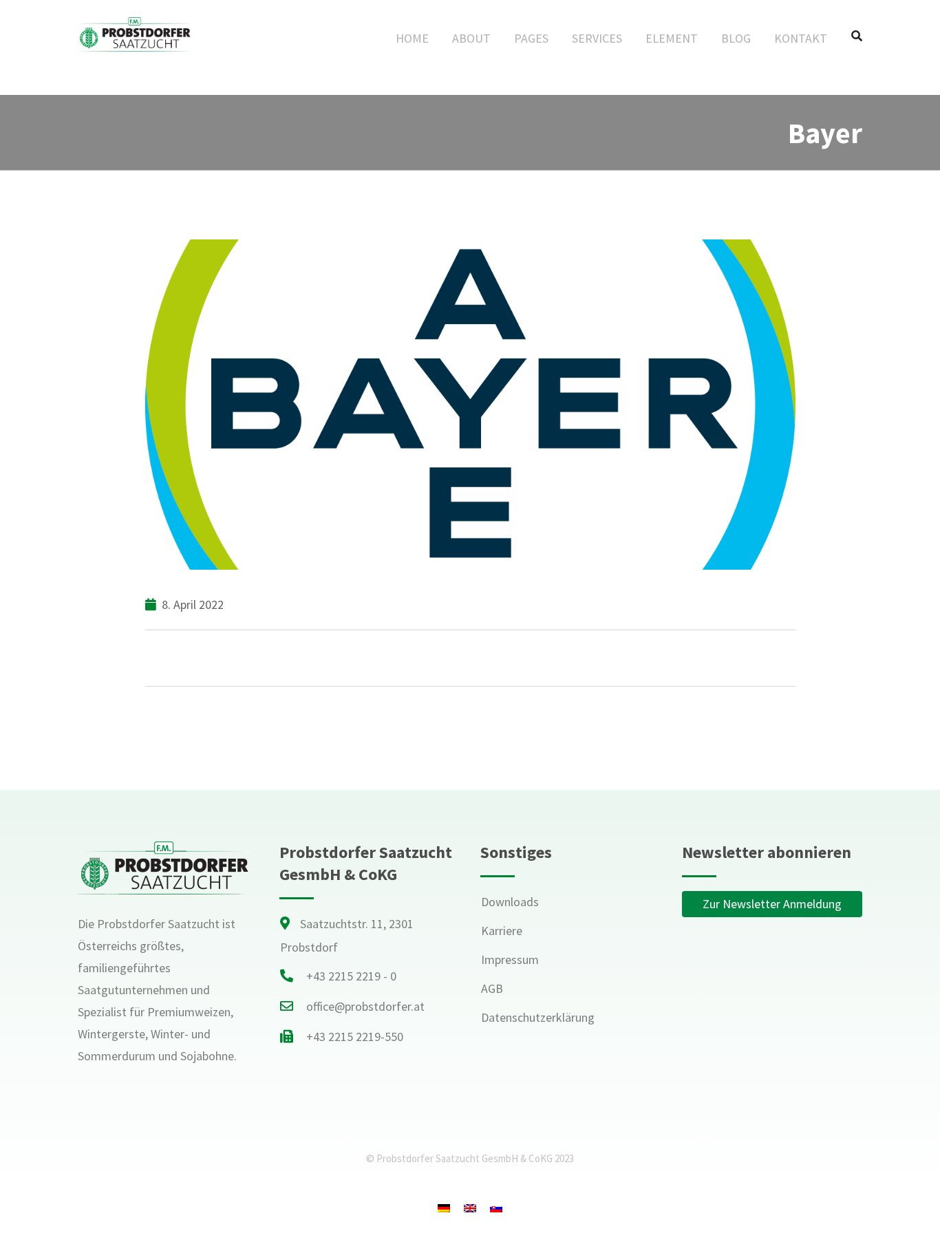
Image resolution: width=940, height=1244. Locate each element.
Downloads (510, 902)
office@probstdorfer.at (365, 1006)
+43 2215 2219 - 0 (351, 976)
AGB (492, 988)
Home (412, 38)
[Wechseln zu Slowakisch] (496, 1207)
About (471, 38)
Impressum (510, 959)
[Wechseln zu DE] (444, 1207)
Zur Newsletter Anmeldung (772, 904)
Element (671, 38)
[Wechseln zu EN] (470, 1207)
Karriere (501, 931)
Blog (736, 38)
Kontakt (800, 38)
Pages (531, 38)
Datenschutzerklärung (538, 1017)
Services (597, 38)
